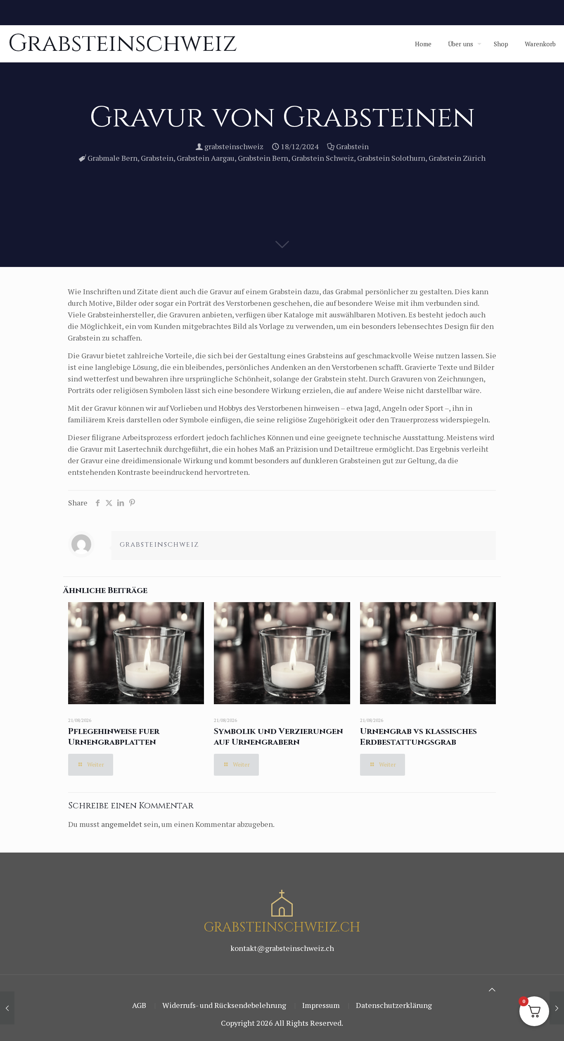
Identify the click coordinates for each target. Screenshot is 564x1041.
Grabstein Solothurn (391, 158)
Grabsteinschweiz (122, 43)
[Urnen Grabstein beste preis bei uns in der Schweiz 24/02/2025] (7, 1007)
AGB (139, 1005)
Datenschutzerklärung (394, 1005)
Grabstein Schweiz (322, 158)
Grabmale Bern (112, 158)
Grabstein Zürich (457, 158)
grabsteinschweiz (233, 146)
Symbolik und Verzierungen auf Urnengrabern (278, 737)
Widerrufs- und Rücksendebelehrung (224, 1005)
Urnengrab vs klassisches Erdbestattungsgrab (418, 737)
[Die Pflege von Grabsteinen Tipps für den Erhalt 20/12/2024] (557, 1007)
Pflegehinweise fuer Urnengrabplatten (113, 737)
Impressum (321, 1005)
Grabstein (352, 146)
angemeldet (121, 824)
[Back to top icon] (492, 989)
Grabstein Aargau (206, 158)
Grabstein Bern (263, 158)
